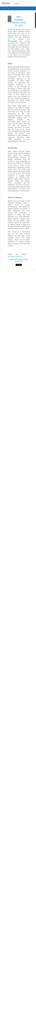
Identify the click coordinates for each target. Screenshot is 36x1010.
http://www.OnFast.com (15, 256)
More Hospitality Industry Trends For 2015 (19, 21)
